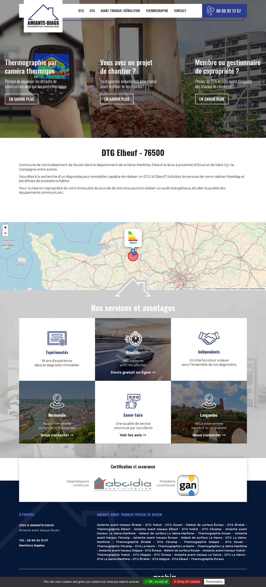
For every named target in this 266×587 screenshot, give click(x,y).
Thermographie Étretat (133, 542)
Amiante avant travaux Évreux (155, 537)
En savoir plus (21, 99)
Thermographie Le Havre (176, 546)
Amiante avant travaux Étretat (119, 525)
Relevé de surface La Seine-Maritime (166, 533)
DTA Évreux (153, 550)
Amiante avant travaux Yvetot (224, 550)
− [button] (5, 233)
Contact (180, 10)
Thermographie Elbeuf (113, 529)
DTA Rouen (234, 542)
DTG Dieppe (142, 555)
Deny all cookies (188, 581)
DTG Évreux (162, 555)
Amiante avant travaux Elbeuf (156, 529)
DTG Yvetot (153, 525)
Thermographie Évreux (207, 559)
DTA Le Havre (145, 546)
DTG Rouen (174, 525)
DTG (81, 10)
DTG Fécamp (211, 529)
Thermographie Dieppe (201, 542)
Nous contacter (55, 435)
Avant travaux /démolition (120, 10)
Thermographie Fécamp (114, 546)
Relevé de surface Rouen (182, 550)
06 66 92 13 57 (228, 11)
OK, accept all (158, 581)
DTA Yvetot (190, 529)
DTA (92, 10)
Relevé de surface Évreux (205, 525)
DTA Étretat (236, 525)
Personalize (214, 581)
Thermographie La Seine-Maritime (222, 546)
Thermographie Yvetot (113, 555)
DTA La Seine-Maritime (113, 559)
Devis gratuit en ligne (131, 372)
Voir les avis (131, 435)
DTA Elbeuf (180, 559)
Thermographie (157, 10)
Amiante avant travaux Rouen (39, 530)
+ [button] (5, 227)
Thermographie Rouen (214, 533)
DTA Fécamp (167, 542)
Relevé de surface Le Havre (201, 537)
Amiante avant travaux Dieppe (120, 550)
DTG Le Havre (235, 555)
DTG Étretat (141, 559)
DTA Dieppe (160, 559)
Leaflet (207, 288)
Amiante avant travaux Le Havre (197, 555)
